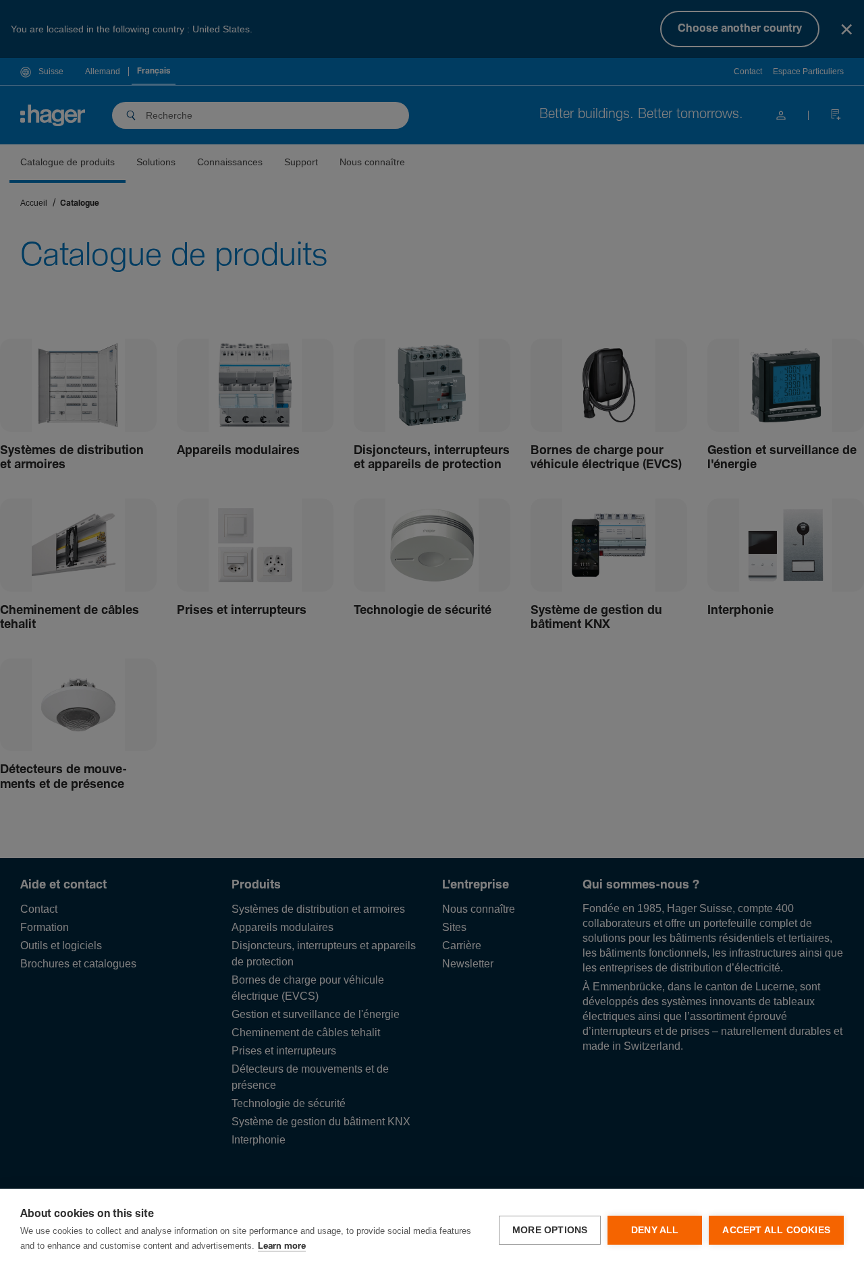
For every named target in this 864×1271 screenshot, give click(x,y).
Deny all (655, 1230)
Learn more (282, 1246)
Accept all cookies (776, 1230)
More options (549, 1230)
